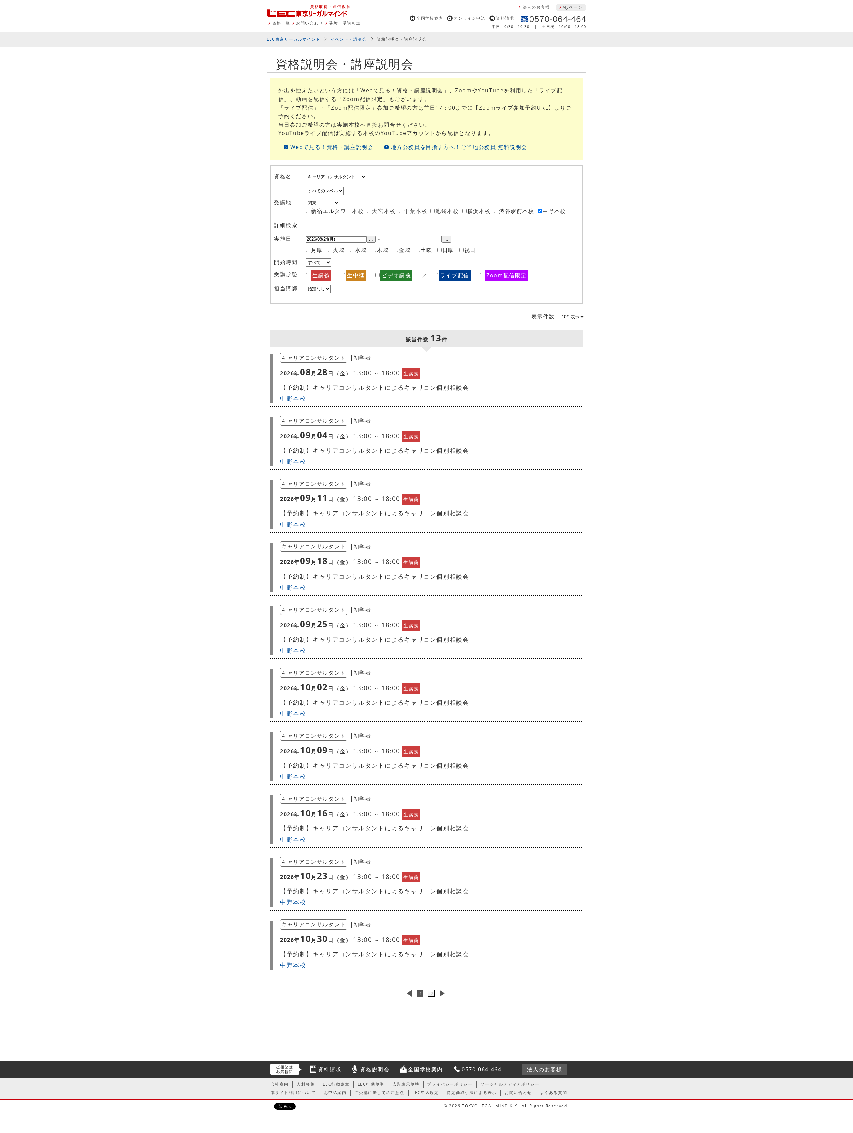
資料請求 (505, 18)
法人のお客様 (536, 7)
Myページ (572, 7)
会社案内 (280, 1084)
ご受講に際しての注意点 (380, 1092)
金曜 (404, 250)
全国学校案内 (429, 18)
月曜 (317, 250)
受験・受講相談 (345, 23)
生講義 (321, 275)
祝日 (470, 250)
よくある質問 (553, 1092)
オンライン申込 (469, 18)
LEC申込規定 (425, 1092)
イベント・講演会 (349, 39)
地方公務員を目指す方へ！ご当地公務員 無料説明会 (459, 147)
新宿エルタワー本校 (337, 211)
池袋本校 (447, 211)
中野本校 (554, 211)
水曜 (361, 250)
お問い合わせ (309, 23)
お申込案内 (335, 1092)
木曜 (382, 250)
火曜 (339, 250)
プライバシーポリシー (449, 1084)
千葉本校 (415, 211)
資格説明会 (374, 1069)
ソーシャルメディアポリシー (509, 1084)
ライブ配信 (454, 275)
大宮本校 (383, 211)
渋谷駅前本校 (516, 211)
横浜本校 (479, 211)
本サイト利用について (293, 1092)
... (371, 239)
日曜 (448, 250)
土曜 (426, 250)
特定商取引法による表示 (472, 1092)
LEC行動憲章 (336, 1084)
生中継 (356, 275)
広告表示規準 (406, 1084)
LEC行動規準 (371, 1084)
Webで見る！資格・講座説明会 (332, 147)
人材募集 (306, 1084)
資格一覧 (281, 23)
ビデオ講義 (396, 275)
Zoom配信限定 (506, 275)
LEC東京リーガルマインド (294, 39)
